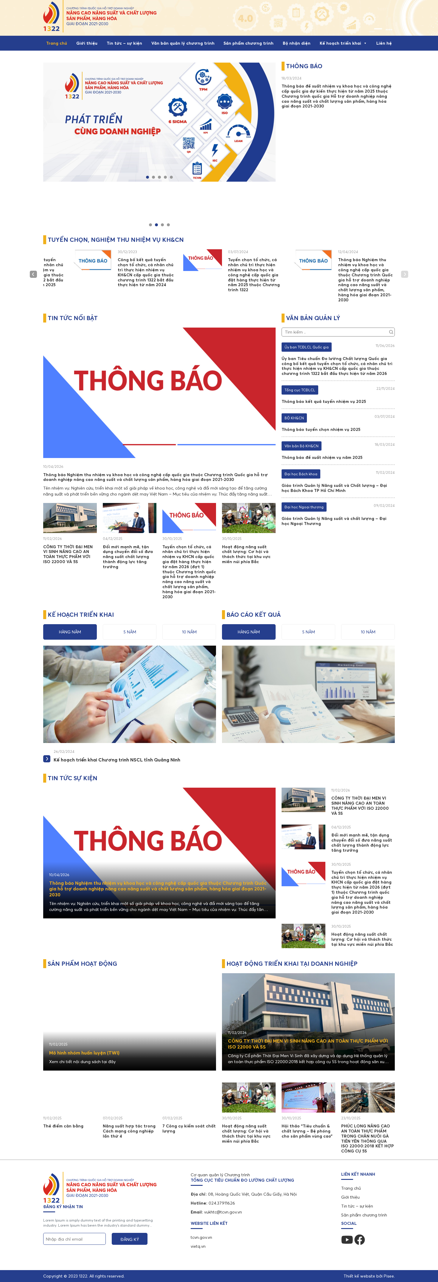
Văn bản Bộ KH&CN (302, 446)
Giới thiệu (86, 43)
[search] (391, 331)
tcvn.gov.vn (201, 1237)
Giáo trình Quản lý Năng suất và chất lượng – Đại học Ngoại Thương (334, 521)
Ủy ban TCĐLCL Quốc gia (307, 347)
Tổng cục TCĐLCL (300, 390)
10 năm (189, 632)
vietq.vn (198, 1246)
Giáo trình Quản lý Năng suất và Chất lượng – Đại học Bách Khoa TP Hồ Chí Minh (334, 488)
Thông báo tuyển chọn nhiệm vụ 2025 (321, 429)
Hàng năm (70, 632)
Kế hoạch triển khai (340, 43)
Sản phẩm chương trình (248, 43)
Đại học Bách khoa (301, 474)
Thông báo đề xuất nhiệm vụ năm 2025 (322, 457)
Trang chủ (56, 43)
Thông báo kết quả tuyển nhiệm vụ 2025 (324, 401)
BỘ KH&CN (294, 418)
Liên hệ (384, 43)
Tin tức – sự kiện (124, 43)
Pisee (389, 1276)
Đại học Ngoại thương (304, 507)
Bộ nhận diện (296, 43)
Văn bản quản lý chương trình (183, 43)
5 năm (129, 632)
